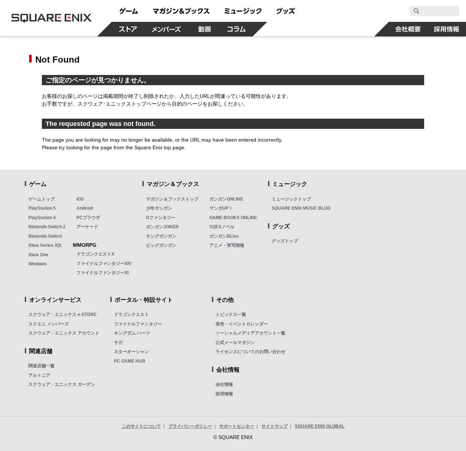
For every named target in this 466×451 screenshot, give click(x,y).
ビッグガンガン (161, 245)
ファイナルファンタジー (138, 324)
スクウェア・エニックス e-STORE (62, 314)
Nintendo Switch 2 (47, 226)
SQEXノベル (221, 226)
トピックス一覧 (231, 314)
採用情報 (224, 393)
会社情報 (224, 384)
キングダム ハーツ (132, 333)
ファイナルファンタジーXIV (103, 263)
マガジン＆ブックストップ (172, 199)
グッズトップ (285, 241)
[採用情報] (446, 29)
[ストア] (128, 29)
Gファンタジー (160, 217)
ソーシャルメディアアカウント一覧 (250, 333)
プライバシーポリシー (190, 426)
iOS (80, 199)
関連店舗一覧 (41, 365)
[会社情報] (408, 29)
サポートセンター (236, 426)
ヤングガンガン (161, 236)
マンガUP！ (221, 208)
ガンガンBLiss (224, 236)
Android (84, 208)
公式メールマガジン (235, 342)
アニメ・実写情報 (226, 245)
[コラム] (237, 29)
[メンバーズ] (166, 29)
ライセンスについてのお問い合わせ (250, 351)
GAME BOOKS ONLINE (233, 217)
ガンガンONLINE (226, 199)
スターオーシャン (131, 351)
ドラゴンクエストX (95, 254)
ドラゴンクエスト (131, 314)
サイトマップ (274, 426)
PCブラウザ (88, 217)
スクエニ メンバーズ (48, 324)
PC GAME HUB (129, 361)
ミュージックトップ (291, 199)
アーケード (87, 226)
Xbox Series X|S (45, 245)
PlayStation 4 (42, 217)
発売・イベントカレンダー (242, 324)
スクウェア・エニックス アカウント (63, 333)
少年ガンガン (159, 208)
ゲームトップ (41, 199)
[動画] (205, 29)
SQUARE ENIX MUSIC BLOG (301, 208)
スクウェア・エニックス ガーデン (61, 384)
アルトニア (39, 375)
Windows (37, 263)
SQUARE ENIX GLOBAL (319, 426)
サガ (118, 342)
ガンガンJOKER (162, 226)
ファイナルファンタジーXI (102, 272)
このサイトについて (141, 426)
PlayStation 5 (42, 208)
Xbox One (38, 254)
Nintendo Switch (45, 236)
